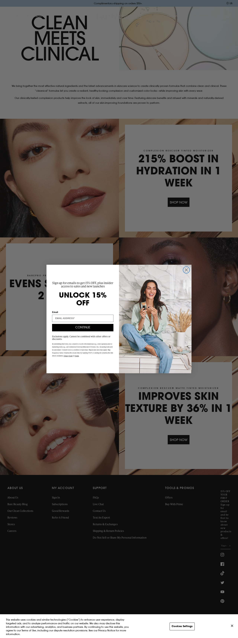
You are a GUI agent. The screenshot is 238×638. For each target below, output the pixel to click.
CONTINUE (82, 327)
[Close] (232, 626)
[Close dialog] (186, 270)
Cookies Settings (182, 626)
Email (55, 312)
